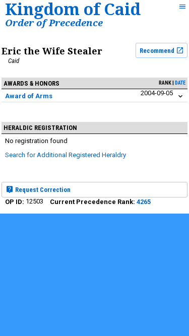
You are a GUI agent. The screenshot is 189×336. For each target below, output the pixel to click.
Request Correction (42, 189)
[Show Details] (180, 96)
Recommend (158, 50)
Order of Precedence (54, 22)
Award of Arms (28, 96)
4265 (144, 202)
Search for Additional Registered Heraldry (65, 155)
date (180, 83)
